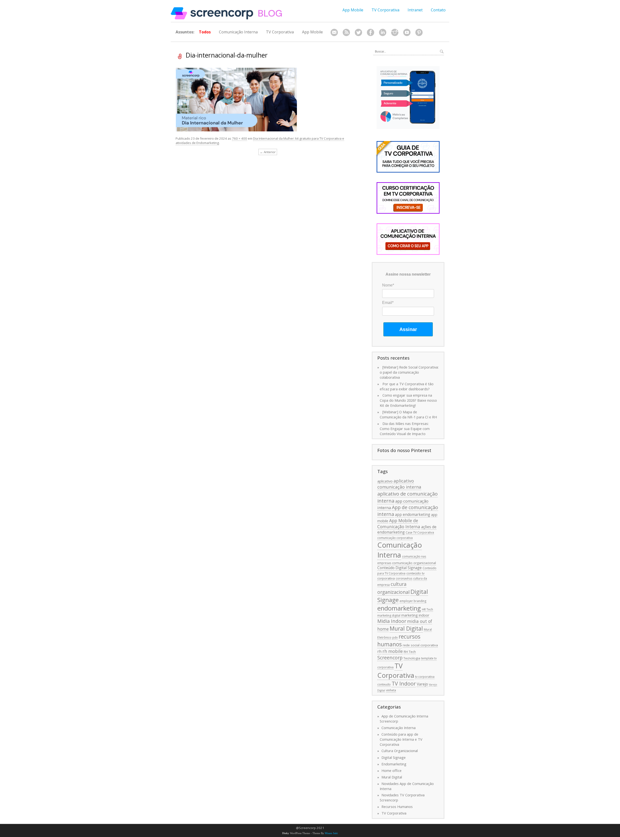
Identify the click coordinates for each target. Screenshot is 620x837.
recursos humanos (398, 640)
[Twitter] (358, 33)
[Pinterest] (419, 33)
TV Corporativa (385, 10)
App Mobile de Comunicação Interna (398, 523)
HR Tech (427, 609)
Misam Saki (331, 833)
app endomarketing (412, 514)
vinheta (391, 690)
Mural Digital (406, 628)
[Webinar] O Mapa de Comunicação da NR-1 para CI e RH (408, 414)
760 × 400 (239, 138)
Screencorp (390, 657)
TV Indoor (404, 683)
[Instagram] (394, 33)
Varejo (422, 684)
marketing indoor (415, 615)
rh (379, 651)
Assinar (408, 329)
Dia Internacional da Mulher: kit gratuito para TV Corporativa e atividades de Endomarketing (260, 140)
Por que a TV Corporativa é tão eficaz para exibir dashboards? (407, 386)
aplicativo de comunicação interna (407, 497)
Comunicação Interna (238, 32)
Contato (438, 10)
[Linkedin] (382, 33)
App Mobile (352, 10)
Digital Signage (393, 757)
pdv (395, 637)
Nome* (388, 285)
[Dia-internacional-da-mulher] (236, 99)
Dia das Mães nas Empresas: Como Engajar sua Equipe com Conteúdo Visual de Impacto (405, 428)
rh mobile (392, 651)
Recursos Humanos (397, 806)
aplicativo (385, 481)
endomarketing (399, 608)
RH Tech (410, 651)
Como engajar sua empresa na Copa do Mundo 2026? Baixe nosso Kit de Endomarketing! (408, 400)
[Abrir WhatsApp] (608, 824)
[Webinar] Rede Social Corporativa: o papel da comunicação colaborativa (409, 372)
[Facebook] (370, 33)
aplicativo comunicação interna (399, 484)
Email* (388, 303)
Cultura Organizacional (399, 750)
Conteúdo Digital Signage (399, 567)
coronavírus (404, 578)
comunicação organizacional (414, 563)
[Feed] (346, 33)
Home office (391, 770)
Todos (205, 32)
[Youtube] (407, 33)
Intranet (415, 10)
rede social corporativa (420, 645)
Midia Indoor (391, 621)
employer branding (413, 601)
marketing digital (388, 615)
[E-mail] (334, 33)
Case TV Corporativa (420, 532)
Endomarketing (393, 764)
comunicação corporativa (395, 538)
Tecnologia (411, 658)
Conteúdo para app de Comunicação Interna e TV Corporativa (401, 739)
